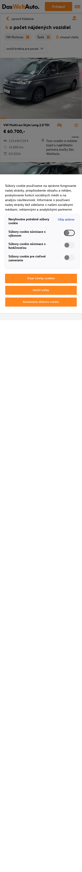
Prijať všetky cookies (41, 278)
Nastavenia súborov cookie (41, 301)
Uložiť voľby (41, 290)
